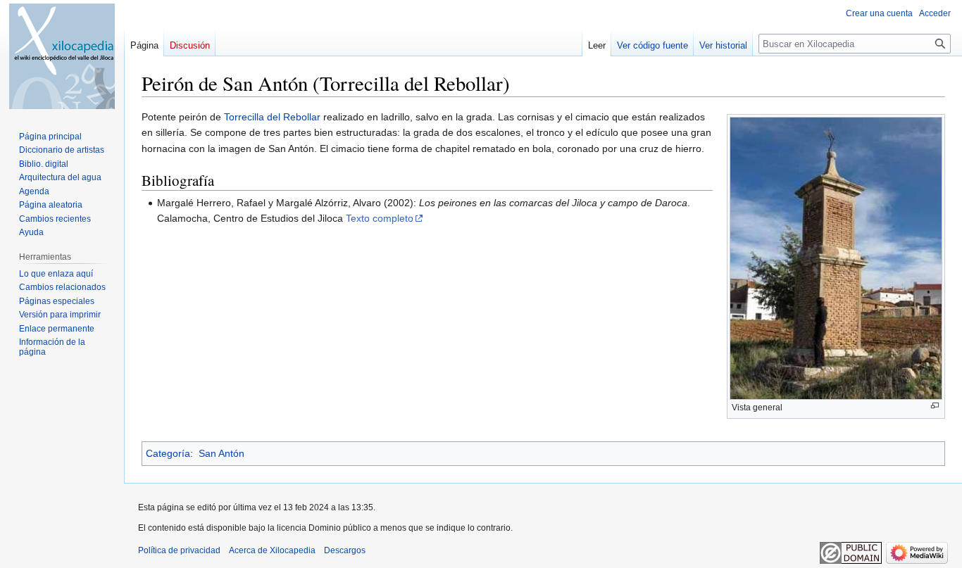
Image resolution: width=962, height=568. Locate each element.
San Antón (221, 453)
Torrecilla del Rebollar (272, 116)
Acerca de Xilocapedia (272, 550)
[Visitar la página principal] (62, 56)
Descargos (345, 550)
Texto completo (379, 218)
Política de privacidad (179, 550)
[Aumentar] (935, 406)
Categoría (168, 453)
